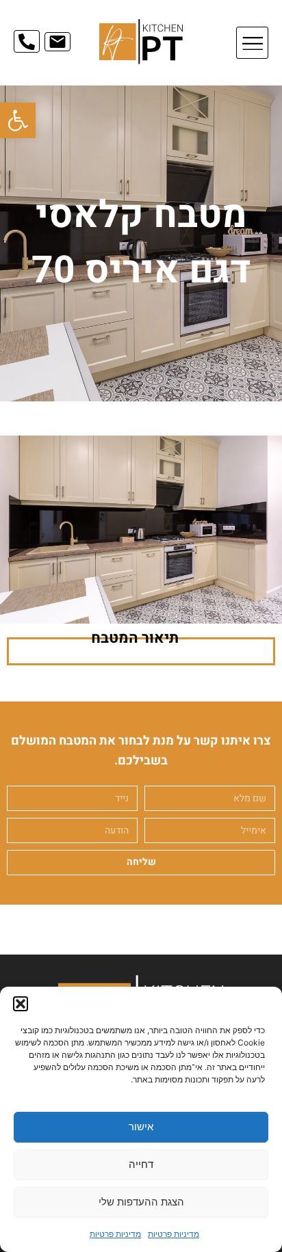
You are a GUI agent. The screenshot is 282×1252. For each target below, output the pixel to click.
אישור (141, 1126)
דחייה (141, 1164)
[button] (18, 120)
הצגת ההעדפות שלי (141, 1201)
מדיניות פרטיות (173, 1234)
